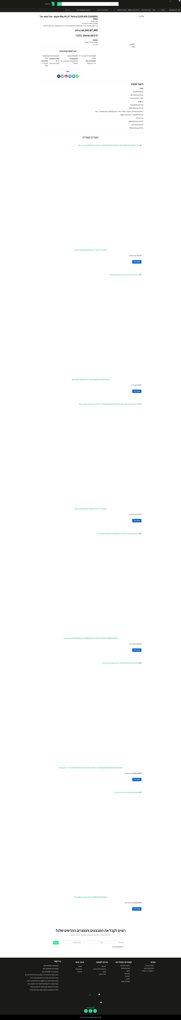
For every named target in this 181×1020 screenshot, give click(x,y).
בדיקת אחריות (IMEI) (134, 10)
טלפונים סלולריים (125, 966)
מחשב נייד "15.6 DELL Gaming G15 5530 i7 (91, 509)
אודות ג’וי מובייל (149, 966)
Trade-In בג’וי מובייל (148, 971)
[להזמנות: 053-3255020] (92, 10)
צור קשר (103, 966)
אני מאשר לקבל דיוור (117, 947)
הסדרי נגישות (102, 974)
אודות (154, 10)
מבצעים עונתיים (125, 968)
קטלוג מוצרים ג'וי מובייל (89, 26)
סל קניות (79, 972)
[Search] (59, 4)
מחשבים (91, 23)
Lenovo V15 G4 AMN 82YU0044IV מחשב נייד (90, 897)
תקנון (104, 972)
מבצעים (68, 10)
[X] (58, 76)
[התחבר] (166, 10)
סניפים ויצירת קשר (146, 10)
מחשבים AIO (85, 23)
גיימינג (128, 971)
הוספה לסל (137, 262)
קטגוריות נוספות (125, 981)
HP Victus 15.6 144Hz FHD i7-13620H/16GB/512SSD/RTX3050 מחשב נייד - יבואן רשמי (90, 767)
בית (97, 26)
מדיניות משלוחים (122, 10)
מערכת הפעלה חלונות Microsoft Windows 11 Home (90, 379)
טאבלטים (127, 974)
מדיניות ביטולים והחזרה (99, 969)
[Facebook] (69, 76)
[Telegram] (62, 76)
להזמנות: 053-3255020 (83, 10)
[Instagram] (66, 76)
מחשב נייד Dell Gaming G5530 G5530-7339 (90, 250)
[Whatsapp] (77, 76)
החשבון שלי (79, 969)
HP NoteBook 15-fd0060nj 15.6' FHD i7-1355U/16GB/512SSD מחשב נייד (90, 638)
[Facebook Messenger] (73, 76)
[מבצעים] (72, 10)
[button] (56, 942)
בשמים (128, 979)
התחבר (163, 10)
